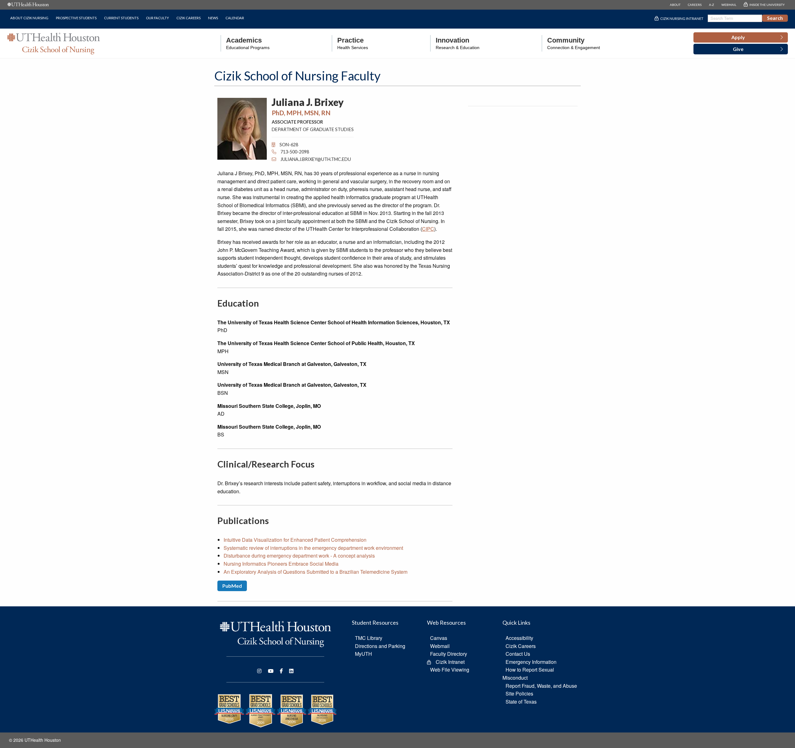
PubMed (232, 586)
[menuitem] (245, 43)
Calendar (234, 18)
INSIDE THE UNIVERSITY (767, 5)
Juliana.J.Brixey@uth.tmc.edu (315, 159)
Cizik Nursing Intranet (681, 18)
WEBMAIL (728, 5)
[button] (740, 37)
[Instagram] (259, 671)
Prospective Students (76, 18)
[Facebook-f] (281, 671)
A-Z (711, 5)
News (213, 18)
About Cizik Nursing (29, 18)
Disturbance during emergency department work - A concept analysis (299, 555)
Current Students (121, 18)
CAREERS (695, 5)
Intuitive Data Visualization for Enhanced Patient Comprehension (295, 539)
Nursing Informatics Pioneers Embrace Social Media (281, 563)
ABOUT (675, 5)
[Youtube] (271, 671)
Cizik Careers (188, 18)
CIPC (428, 228)
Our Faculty (157, 18)
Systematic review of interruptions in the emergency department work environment (313, 547)
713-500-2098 (294, 151)
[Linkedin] (291, 671)
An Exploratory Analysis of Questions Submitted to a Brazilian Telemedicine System (315, 571)
